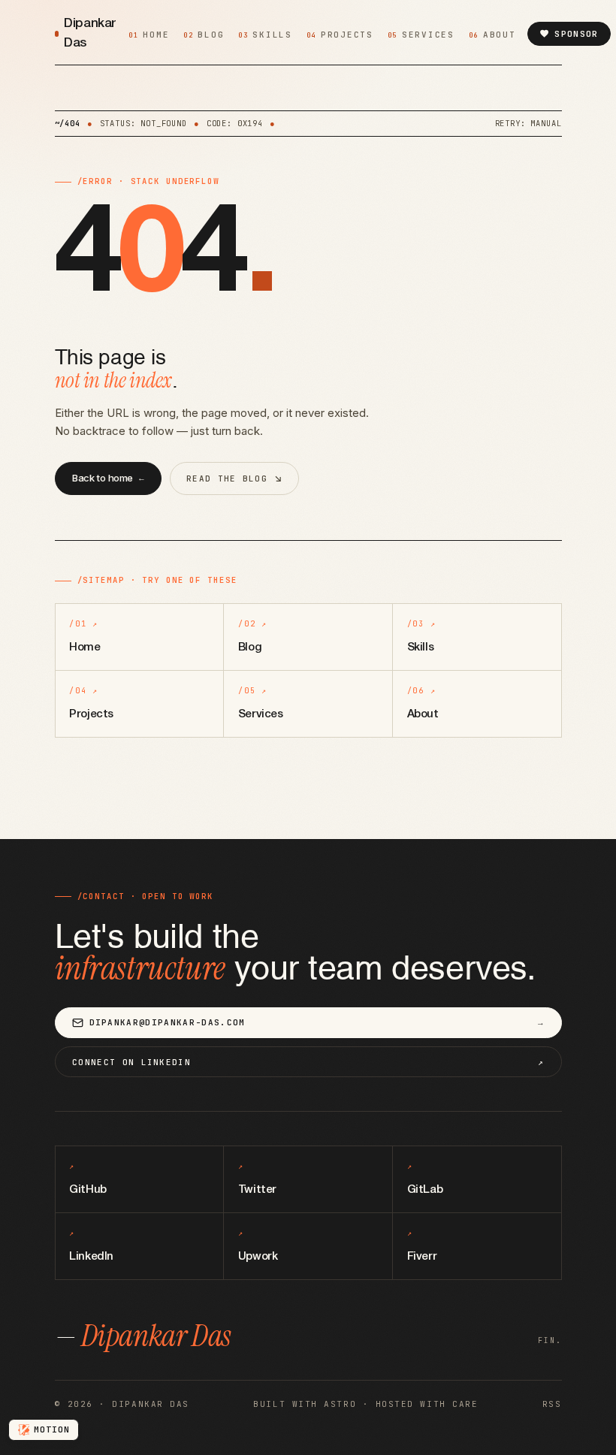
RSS (552, 1404)
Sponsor (576, 34)
